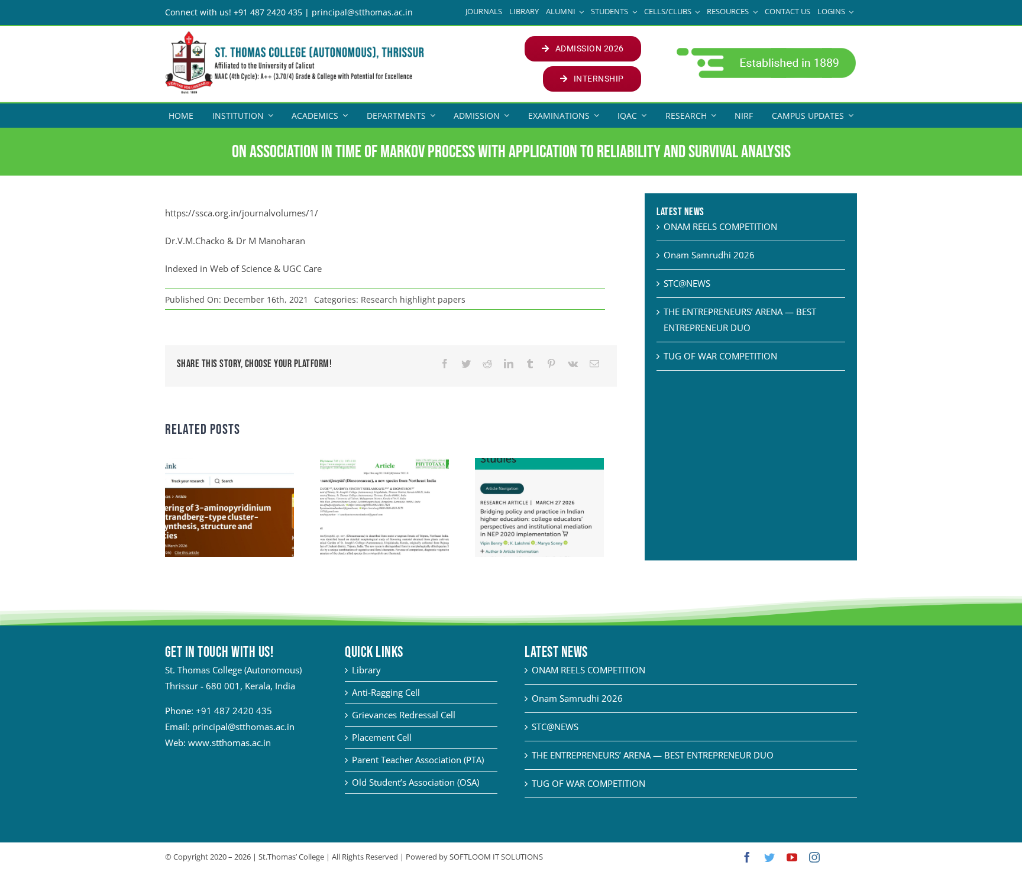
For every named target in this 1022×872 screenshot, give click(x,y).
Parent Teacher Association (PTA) (418, 760)
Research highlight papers (413, 299)
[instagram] (814, 857)
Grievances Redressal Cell (403, 715)
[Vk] (573, 363)
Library (366, 670)
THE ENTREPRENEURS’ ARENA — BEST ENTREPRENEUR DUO (653, 755)
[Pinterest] (551, 363)
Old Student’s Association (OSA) (415, 782)
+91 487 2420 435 (234, 711)
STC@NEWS (687, 283)
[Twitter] (466, 363)
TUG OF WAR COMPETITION (720, 356)
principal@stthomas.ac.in (243, 726)
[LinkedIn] (508, 363)
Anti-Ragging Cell (386, 692)
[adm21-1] (765, 51)
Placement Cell (382, 737)
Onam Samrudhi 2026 (709, 255)
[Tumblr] (530, 363)
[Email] (594, 363)
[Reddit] (487, 363)
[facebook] (747, 857)
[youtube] (792, 857)
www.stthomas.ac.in (229, 742)
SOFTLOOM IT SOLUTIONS (496, 856)
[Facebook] (444, 363)
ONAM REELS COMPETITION (720, 226)
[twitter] (769, 857)
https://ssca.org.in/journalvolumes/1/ (241, 213)
